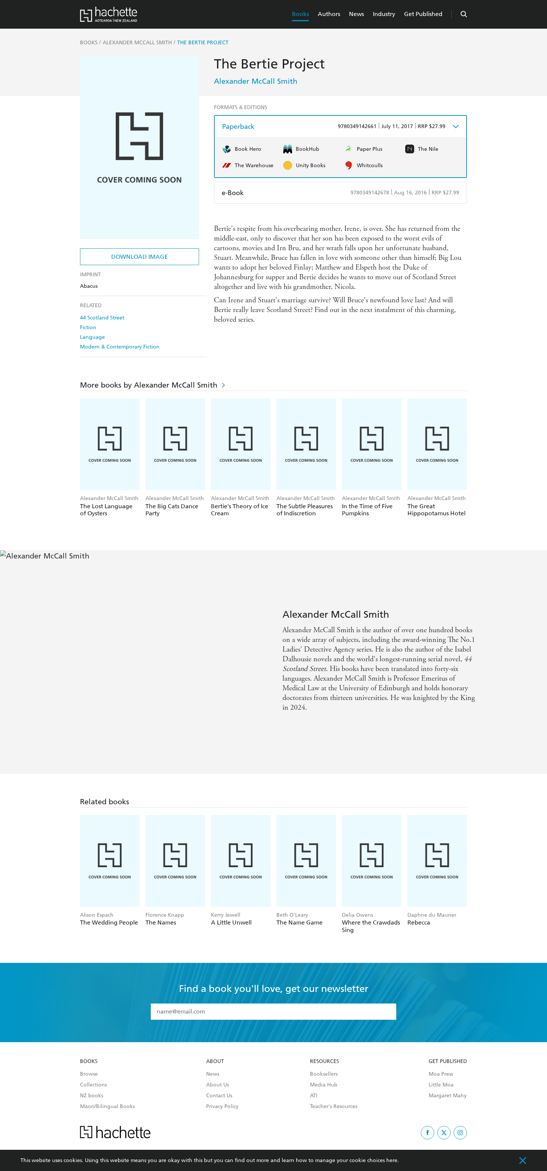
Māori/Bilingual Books (107, 1106)
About (215, 1061)
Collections (93, 1085)
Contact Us (219, 1095)
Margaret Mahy (448, 1095)
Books (300, 13)
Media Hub (324, 1085)
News (356, 13)
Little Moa (441, 1085)
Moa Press (441, 1074)
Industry (384, 13)
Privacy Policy (222, 1106)
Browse (89, 1074)
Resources (324, 1061)
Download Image (139, 256)
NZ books (91, 1095)
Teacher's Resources (333, 1106)
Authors (329, 13)
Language (92, 337)
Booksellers (324, 1074)
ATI (313, 1095)
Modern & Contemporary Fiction (120, 347)
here (391, 1160)
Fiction (88, 327)
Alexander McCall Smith (255, 81)
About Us (217, 1085)
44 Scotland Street (102, 318)
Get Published (423, 13)
